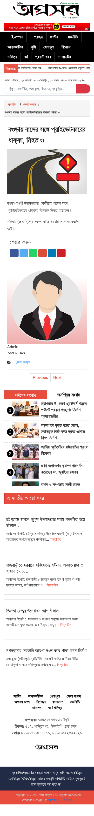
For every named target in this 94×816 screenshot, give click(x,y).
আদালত (36, 708)
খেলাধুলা (48, 47)
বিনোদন (66, 47)
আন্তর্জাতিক (15, 47)
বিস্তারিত (55, 539)
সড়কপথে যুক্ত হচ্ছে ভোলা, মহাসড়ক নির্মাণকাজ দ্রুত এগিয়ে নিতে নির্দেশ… (63, 431)
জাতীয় (54, 37)
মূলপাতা (12, 104)
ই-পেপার (17, 37)
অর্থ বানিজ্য (55, 708)
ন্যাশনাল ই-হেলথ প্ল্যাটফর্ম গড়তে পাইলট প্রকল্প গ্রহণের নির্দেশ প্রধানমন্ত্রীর (64, 410)
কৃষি (33, 47)
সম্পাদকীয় (64, 57)
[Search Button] (83, 88)
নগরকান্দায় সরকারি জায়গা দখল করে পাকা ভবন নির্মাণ (46, 650)
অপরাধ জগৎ (22, 702)
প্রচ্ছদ (38, 37)
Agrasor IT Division (59, 800)
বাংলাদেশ (57, 702)
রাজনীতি (72, 37)
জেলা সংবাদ (29, 104)
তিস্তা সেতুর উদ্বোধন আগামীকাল (32, 610)
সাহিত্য (12, 57)
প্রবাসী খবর (43, 57)
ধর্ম (26, 57)
